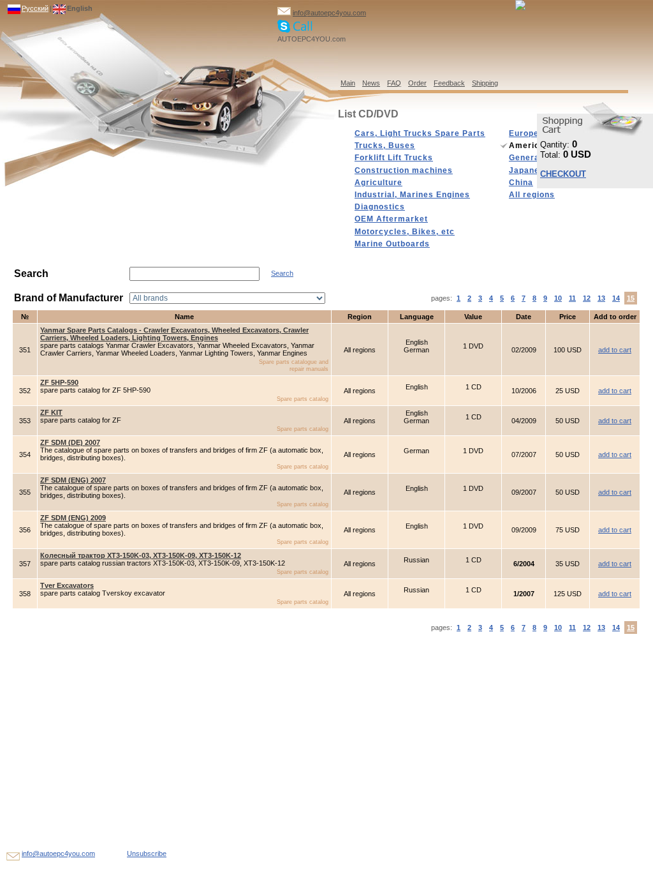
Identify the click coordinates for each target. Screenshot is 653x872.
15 (631, 298)
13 (601, 298)
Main (348, 83)
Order (417, 83)
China (521, 182)
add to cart (614, 350)
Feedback (449, 83)
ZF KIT (51, 412)
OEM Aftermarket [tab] (391, 218)
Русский (35, 8)
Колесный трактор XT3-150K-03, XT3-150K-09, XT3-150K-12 (140, 555)
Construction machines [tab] (404, 170)
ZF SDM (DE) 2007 (70, 442)
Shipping (485, 83)
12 (587, 298)
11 (572, 298)
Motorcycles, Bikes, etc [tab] (405, 231)
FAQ (394, 83)
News (371, 83)
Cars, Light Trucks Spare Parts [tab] (420, 133)
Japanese (529, 170)
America (527, 145)
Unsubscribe (146, 853)
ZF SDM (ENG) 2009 (73, 518)
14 (616, 298)
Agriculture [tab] (378, 182)
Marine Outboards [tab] (392, 243)
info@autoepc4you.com (329, 13)
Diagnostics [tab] (380, 206)
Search (282, 273)
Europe (524, 133)
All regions (532, 194)
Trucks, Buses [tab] (385, 145)
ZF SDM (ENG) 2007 (73, 480)
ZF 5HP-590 (59, 382)
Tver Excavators (67, 585)
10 (558, 298)
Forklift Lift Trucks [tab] (394, 157)
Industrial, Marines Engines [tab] (412, 194)
